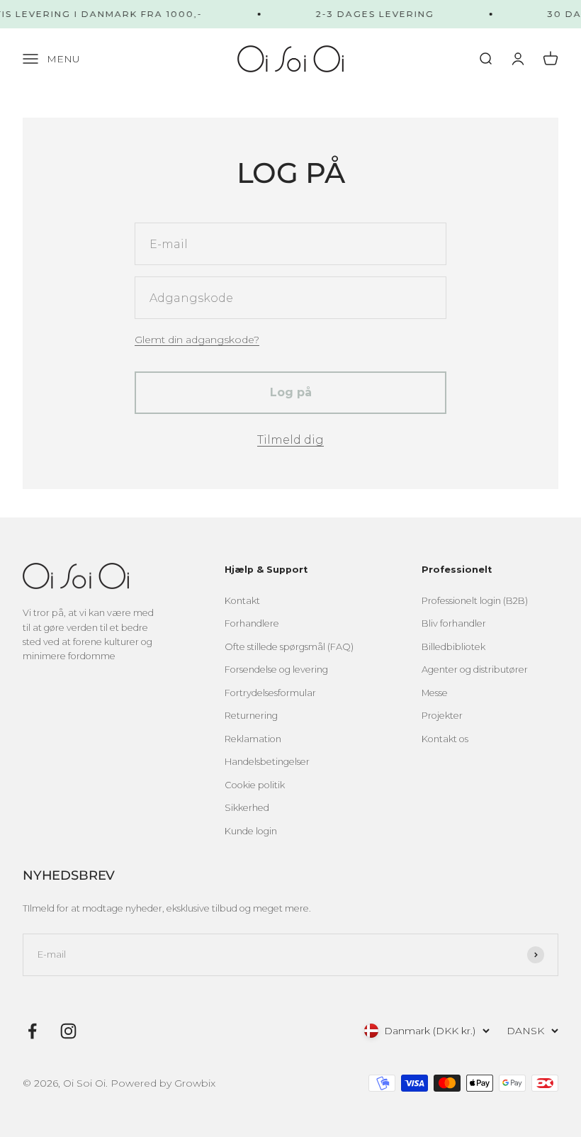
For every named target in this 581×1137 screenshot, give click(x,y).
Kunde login (251, 831)
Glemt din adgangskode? (197, 339)
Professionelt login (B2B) (475, 600)
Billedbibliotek (453, 647)
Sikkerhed (247, 807)
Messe (435, 693)
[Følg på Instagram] (68, 1031)
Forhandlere (252, 623)
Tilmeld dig (290, 440)
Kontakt (242, 600)
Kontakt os (445, 739)
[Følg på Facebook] (32, 1031)
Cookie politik (255, 785)
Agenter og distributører (475, 669)
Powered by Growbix (163, 1083)
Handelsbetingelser (267, 761)
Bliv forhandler (454, 623)
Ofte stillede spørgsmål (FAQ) (289, 647)
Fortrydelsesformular (270, 693)
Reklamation (253, 739)
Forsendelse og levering (276, 669)
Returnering (251, 715)
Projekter (442, 715)
